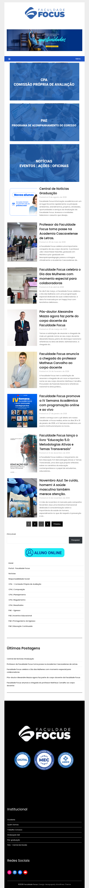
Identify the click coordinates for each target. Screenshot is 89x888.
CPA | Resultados (16, 605)
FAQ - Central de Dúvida (17, 845)
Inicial (11, 563)
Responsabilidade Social (19, 579)
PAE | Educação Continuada (20, 626)
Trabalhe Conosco (14, 830)
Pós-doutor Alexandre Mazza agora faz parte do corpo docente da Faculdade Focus (43, 677)
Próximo (57, 524)
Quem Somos (13, 825)
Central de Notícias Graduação (20, 659)
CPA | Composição (17, 589)
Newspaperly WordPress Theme (58, 884)
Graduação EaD (13, 835)
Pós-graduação (13, 840)
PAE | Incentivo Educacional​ (20, 615)
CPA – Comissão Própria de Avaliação (25, 584)
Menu (78, 58)
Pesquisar (11, 534)
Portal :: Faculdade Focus (19, 568)
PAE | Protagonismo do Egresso (22, 621)
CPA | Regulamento (17, 600)
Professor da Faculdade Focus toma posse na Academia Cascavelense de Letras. (42, 664)
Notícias (12, 573)
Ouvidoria (11, 820)
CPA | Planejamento (17, 594)
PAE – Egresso (14, 610)
